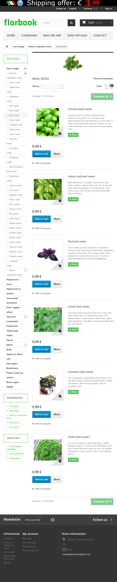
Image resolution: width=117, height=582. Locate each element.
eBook (9, 345)
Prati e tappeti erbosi (13, 309)
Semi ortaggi (77, 35)
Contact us (61, 8)
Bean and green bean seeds (15, 169)
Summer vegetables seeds (14, 75)
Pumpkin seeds (16, 256)
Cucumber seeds (12, 150)
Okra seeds (14, 204)
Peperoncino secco (13, 282)
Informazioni (15, 397)
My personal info (31, 550)
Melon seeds (14, 199)
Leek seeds (14, 218)
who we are (52, 35)
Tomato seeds (15, 209)
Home (11, 35)
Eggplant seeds (16, 195)
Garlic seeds (14, 82)
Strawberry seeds (13, 159)
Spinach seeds (15, 247)
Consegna (29, 35)
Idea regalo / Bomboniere (12, 365)
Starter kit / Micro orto (15, 356)
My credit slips (30, 542)
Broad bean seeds (13, 178)
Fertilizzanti (12, 326)
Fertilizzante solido (12, 333)
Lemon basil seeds (78, 306)
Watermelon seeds (13, 89)
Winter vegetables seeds (14, 272)
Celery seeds (15, 242)
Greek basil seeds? (79, 437)
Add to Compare (43, 163)
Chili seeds (14, 106)
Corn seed (13, 190)
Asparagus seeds (13, 98)
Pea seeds (14, 214)
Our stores (14, 427)
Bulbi (9, 349)
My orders (27, 538)
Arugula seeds (15, 233)
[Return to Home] (7, 47)
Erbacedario (14, 458)
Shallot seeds (15, 237)
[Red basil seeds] (48, 255)
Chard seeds (14, 120)
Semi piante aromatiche (12, 300)
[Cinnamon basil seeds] (48, 385)
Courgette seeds (12, 263)
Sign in (108, 8)
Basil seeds (14, 115)
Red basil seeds (77, 241)
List (111, 88)
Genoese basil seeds (80, 109)
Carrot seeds (14, 134)
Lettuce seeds (15, 185)
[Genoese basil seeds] (48, 122)
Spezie (10, 340)
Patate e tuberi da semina (15, 375)
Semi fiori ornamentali (12, 319)
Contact (100, 35)
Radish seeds (15, 228)
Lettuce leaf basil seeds (81, 176)
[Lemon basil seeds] (48, 320)
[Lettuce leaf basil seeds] (48, 189)
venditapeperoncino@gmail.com (76, 554)
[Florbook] (20, 22)
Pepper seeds (15, 223)
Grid (106, 88)
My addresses (29, 546)
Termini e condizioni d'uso (9, 545)
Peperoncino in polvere (14, 291)
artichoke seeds (12, 141)
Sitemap (7, 563)
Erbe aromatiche (16, 454)
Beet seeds (14, 110)
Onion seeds (14, 129)
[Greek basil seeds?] (48, 450)
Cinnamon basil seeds (80, 371)
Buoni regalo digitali (13, 384)
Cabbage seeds (16, 125)
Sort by (35, 86)
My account (30, 534)
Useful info (13, 438)
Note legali (14, 411)
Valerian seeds (15, 251)
